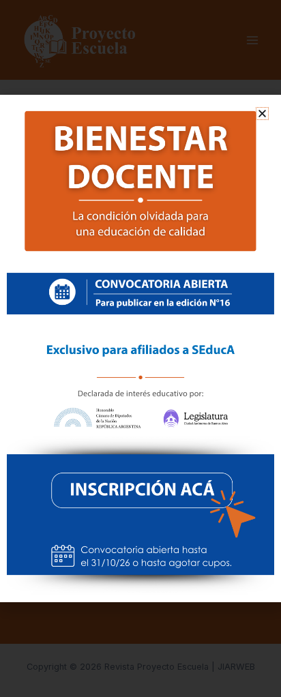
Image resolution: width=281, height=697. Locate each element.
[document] (140, 348)
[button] (262, 113)
